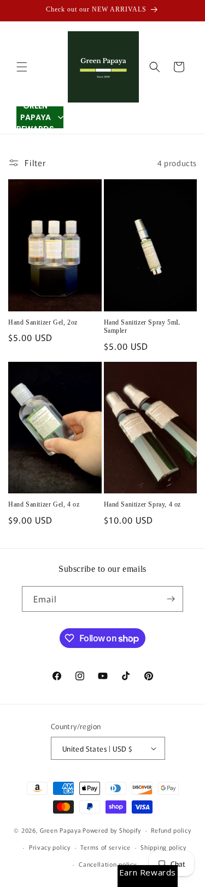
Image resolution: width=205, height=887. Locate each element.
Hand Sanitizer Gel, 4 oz (43, 504)
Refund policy (171, 830)
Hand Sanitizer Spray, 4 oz (142, 504)
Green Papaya (60, 830)
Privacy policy (50, 847)
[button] (22, 67)
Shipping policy (163, 847)
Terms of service (105, 847)
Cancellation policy (107, 864)
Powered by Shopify (112, 830)
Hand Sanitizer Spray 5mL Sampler (142, 327)
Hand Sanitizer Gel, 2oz (43, 322)
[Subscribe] (171, 599)
